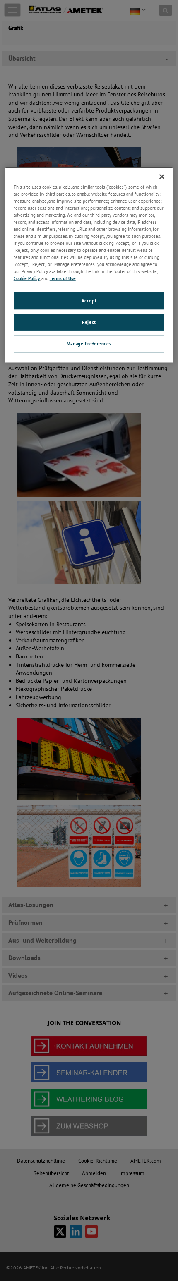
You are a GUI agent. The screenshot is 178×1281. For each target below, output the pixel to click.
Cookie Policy (27, 278)
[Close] (162, 177)
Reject (89, 322)
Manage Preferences (89, 344)
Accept (89, 301)
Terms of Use (63, 278)
